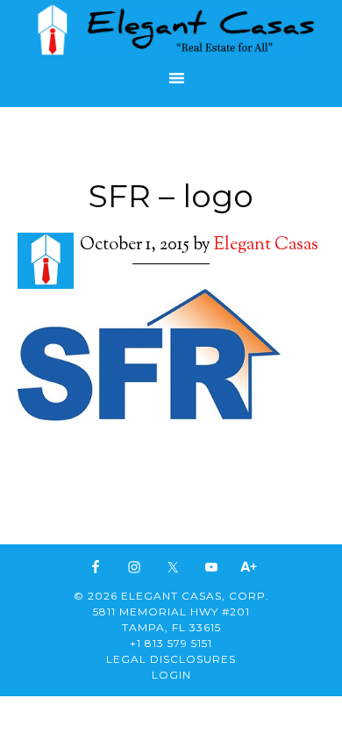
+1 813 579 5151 (171, 643)
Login (171, 674)
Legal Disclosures (171, 658)
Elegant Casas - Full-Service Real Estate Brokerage (171, 30)
